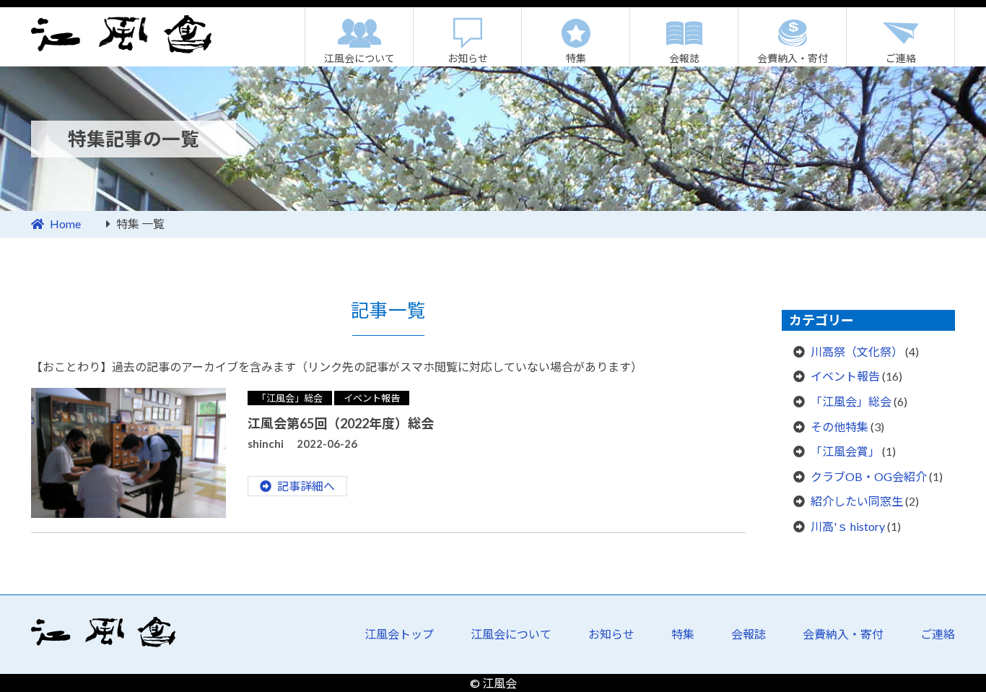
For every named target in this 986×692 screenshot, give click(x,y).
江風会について (359, 58)
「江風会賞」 (845, 451)
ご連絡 (901, 58)
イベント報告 (372, 398)
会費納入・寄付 (792, 58)
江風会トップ (399, 634)
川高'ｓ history (848, 526)
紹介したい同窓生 (857, 501)
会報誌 (684, 58)
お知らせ (468, 58)
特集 (576, 58)
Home (65, 223)
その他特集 (839, 426)
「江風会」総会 (290, 398)
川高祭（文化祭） (857, 351)
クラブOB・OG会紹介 (869, 476)
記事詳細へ (306, 486)
